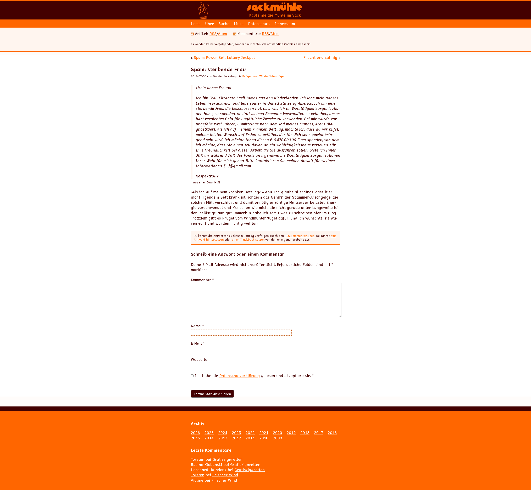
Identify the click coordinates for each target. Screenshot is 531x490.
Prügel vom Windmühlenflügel (263, 76)
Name (197, 326)
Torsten (197, 459)
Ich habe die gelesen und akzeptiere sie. (254, 375)
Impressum (285, 23)
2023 (236, 432)
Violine (197, 480)
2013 (222, 438)
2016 (332, 432)
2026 (195, 432)
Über (209, 23)
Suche (223, 23)
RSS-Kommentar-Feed (300, 236)
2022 (250, 432)
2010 (263, 438)
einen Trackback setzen (248, 239)
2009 (277, 438)
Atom (222, 33)
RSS (213, 33)
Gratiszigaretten (227, 459)
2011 (250, 438)
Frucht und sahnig (320, 57)
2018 (304, 432)
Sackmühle (274, 8)
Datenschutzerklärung (239, 375)
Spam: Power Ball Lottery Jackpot (224, 57)
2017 (318, 432)
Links (239, 23)
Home (196, 23)
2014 (209, 438)
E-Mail (198, 343)
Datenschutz (259, 23)
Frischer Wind (225, 475)
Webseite (199, 359)
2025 (209, 432)
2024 (222, 432)
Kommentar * (202, 280)
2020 (277, 432)
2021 (263, 432)
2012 (236, 438)
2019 (291, 432)
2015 (195, 438)
